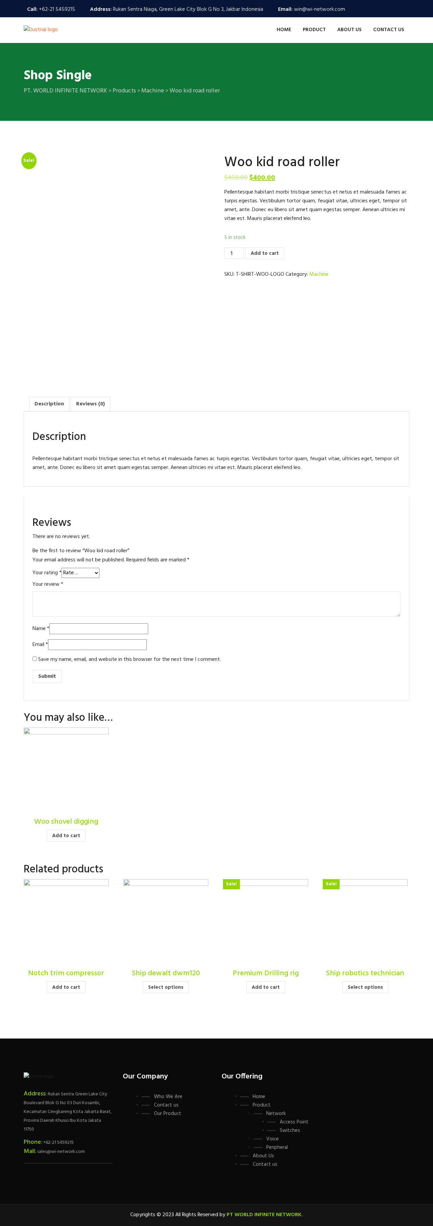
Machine (318, 274)
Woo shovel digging (66, 822)
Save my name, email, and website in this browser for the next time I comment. (129, 659)
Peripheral (277, 1147)
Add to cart (265, 253)
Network (276, 1114)
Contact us (388, 30)
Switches (290, 1131)
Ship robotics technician (365, 973)
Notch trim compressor (66, 973)
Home (284, 30)
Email (40, 644)
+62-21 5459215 (57, 9)
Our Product (167, 1114)
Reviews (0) (90, 404)
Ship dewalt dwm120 (166, 973)
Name (40, 628)
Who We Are (168, 1097)
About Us (349, 30)
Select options (165, 987)
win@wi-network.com (319, 9)
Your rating (47, 573)
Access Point (294, 1122)
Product (314, 30)
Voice (272, 1139)
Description (49, 404)
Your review (47, 584)
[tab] (49, 404)
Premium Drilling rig (266, 973)
